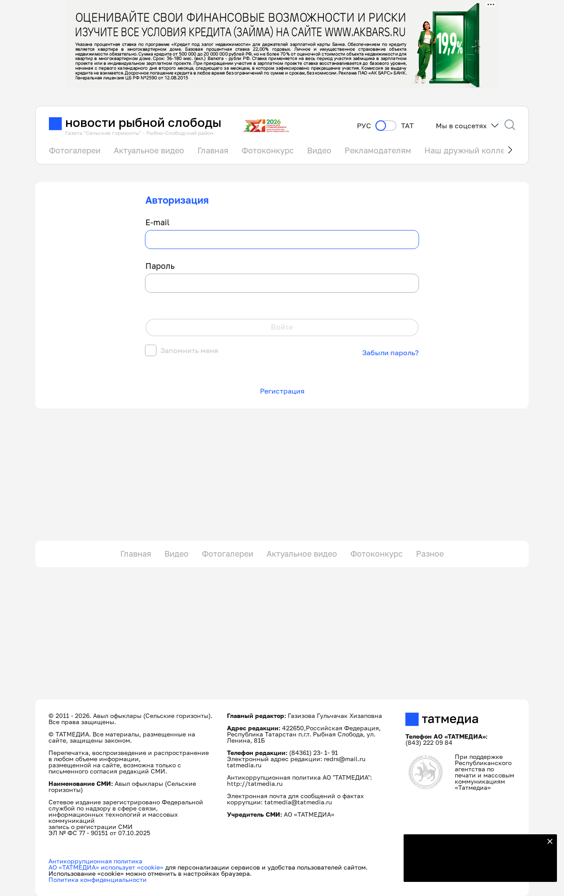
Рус (364, 126)
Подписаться (475, 869)
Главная (212, 150)
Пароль (159, 266)
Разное (430, 553)
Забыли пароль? (390, 352)
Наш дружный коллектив (473, 150)
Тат (407, 126)
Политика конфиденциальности (97, 879)
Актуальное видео (149, 150)
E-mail (157, 222)
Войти (282, 327)
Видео (319, 150)
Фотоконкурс (267, 150)
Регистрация (282, 391)
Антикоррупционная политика (95, 861)
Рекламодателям (378, 150)
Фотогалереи (74, 150)
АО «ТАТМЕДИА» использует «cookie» (105, 867)
